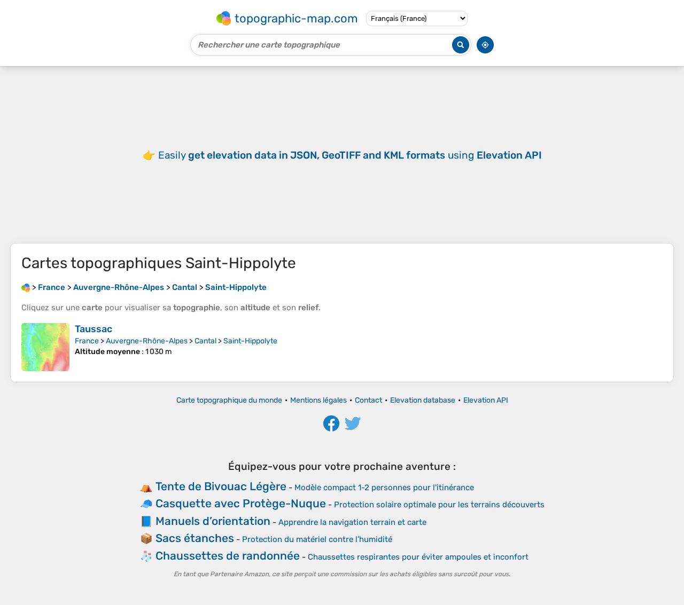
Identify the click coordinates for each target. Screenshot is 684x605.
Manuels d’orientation (213, 521)
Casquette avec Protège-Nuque (241, 503)
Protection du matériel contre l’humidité (317, 539)
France (87, 340)
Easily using (350, 155)
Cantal (205, 340)
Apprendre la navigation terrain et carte (352, 522)
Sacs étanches (195, 538)
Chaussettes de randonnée (228, 555)
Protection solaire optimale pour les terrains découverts (439, 504)
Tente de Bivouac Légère (221, 486)
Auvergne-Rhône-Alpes (147, 340)
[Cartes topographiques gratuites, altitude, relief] (25, 287)
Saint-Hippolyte (250, 340)
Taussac (93, 329)
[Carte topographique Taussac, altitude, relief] (45, 347)
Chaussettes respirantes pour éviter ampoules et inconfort (418, 557)
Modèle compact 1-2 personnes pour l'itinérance (384, 487)
